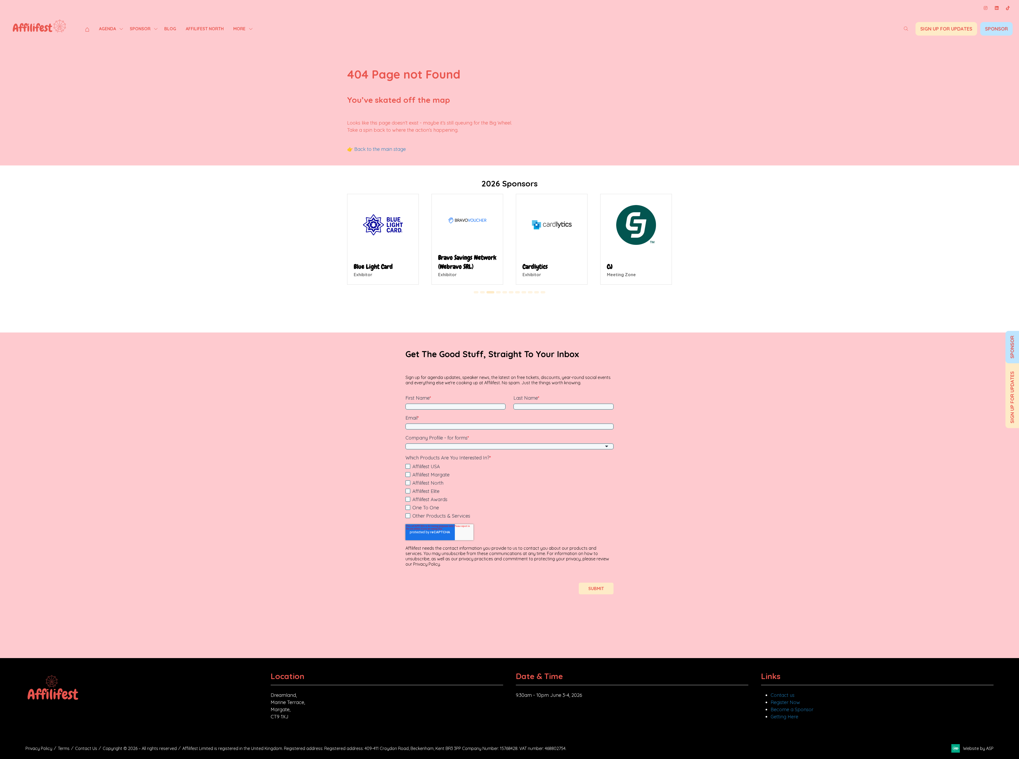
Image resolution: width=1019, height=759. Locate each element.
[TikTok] (1008, 8)
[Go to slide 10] (536, 292)
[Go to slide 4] (498, 292)
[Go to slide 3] (490, 292)
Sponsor (140, 28)
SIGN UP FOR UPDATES (1012, 397)
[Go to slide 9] (530, 292)
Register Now (785, 702)
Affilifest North (205, 28)
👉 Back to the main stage (376, 149)
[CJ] (636, 239)
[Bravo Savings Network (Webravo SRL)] (467, 239)
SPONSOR (1012, 347)
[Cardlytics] (551, 239)
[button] (906, 28)
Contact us (783, 695)
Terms (64, 748)
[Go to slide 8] (523, 292)
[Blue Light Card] (382, 239)
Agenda (107, 28)
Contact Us (86, 748)
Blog (170, 28)
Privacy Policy (38, 748)
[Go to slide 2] (482, 292)
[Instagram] (985, 8)
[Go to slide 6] (511, 292)
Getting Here (784, 717)
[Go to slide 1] (476, 292)
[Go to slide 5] (504, 292)
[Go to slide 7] (517, 292)
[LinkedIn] (996, 8)
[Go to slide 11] (543, 292)
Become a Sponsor (792, 709)
